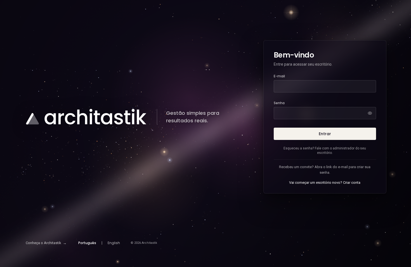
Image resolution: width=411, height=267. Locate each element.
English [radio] (114, 242)
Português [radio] (87, 242)
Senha (279, 103)
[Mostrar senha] (370, 113)
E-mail (279, 76)
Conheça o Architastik (46, 243)
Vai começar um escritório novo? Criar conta (324, 182)
